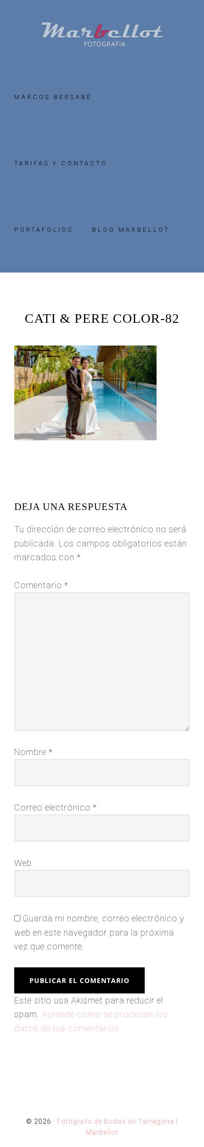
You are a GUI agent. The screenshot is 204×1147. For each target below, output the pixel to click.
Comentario (41, 585)
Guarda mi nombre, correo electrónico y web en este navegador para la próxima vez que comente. (99, 932)
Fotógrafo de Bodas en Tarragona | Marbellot (102, 34)
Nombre (33, 752)
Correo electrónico (55, 807)
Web (23, 863)
